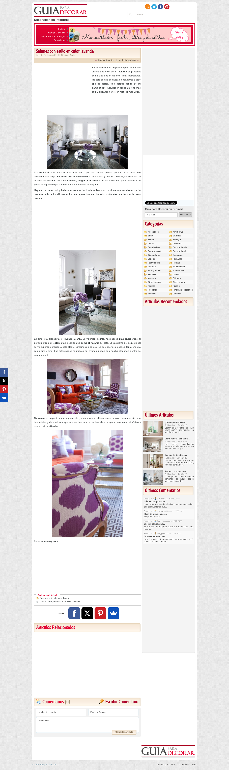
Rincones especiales (183, 290)
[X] (87, 613)
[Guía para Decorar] (61, 10)
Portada (61, 29)
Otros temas (179, 282)
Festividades (154, 263)
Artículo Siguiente (127, 60)
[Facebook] (74, 613)
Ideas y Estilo (154, 270)
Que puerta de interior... (176, 455)
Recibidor (152, 290)
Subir (194, 764)
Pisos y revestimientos (180, 287)
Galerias (152, 267)
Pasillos (151, 286)
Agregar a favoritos (56, 33)
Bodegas (177, 239)
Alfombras (178, 232)
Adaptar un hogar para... (176, 471)
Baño (150, 236)
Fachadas (177, 259)
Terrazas (152, 294)
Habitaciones (179, 267)
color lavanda (46, 601)
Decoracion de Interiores (51, 598)
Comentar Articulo (124, 732)
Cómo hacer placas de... (155, 501)
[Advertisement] (62, 89)
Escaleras (178, 255)
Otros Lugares (154, 282)
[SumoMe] (113, 613)
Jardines (152, 274)
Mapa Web (184, 764)
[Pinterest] (100, 613)
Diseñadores (154, 255)
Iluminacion (178, 270)
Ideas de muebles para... (155, 514)
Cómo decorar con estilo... (177, 439)
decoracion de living (62, 601)
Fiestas (176, 263)
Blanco (151, 239)
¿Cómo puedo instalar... (176, 422)
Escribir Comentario (121, 702)
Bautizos (177, 236)
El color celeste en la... (154, 524)
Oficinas (177, 278)
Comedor (177, 243)
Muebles (152, 278)
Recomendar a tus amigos (53, 36)
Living (66, 598)
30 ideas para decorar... (155, 536)
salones (76, 601)
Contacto (171, 764)
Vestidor (177, 294)
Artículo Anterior (106, 60)
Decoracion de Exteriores (180, 248)
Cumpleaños (154, 247)
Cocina (151, 243)
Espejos (151, 259)
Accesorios (153, 232)
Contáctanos (59, 40)
